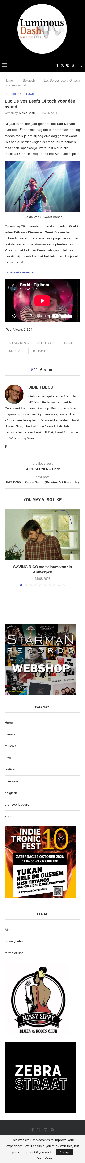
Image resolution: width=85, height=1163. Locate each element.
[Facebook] (57, 65)
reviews (10, 746)
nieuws (10, 734)
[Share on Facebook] (41, 370)
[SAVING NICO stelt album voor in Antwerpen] (42, 534)
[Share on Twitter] (45, 370)
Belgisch (29, 80)
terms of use (14, 953)
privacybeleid (14, 941)
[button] (9, 548)
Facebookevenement (20, 272)
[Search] (80, 65)
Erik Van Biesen (18, 343)
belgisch (11, 793)
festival (10, 769)
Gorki (68, 343)
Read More (43, 1158)
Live (8, 757)
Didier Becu (27, 113)
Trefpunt (38, 351)
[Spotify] (73, 65)
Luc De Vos (15, 351)
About (9, 929)
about (9, 816)
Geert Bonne (46, 343)
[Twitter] (62, 65)
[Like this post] (35, 370)
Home (9, 80)
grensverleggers (17, 804)
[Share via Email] (50, 370)
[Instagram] (67, 65)
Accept (65, 1152)
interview (11, 781)
